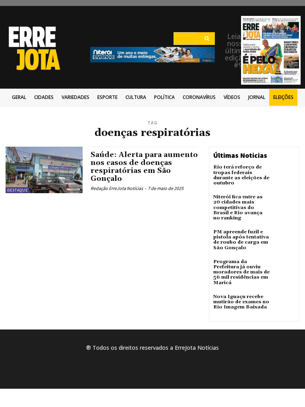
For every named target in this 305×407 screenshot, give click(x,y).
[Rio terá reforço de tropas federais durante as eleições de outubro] (284, 175)
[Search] (207, 38)
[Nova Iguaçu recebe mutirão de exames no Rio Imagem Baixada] (284, 305)
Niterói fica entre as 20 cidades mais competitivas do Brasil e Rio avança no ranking (238, 207)
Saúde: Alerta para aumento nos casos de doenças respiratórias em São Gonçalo (144, 166)
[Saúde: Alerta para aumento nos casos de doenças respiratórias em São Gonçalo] (44, 170)
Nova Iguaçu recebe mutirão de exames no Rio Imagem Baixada (241, 302)
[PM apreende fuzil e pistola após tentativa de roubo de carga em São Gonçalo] (284, 240)
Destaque (17, 190)
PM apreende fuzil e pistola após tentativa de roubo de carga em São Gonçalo (241, 240)
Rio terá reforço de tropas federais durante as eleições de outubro (241, 175)
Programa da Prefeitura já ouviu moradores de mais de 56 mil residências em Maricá (241, 272)
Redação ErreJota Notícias (117, 188)
